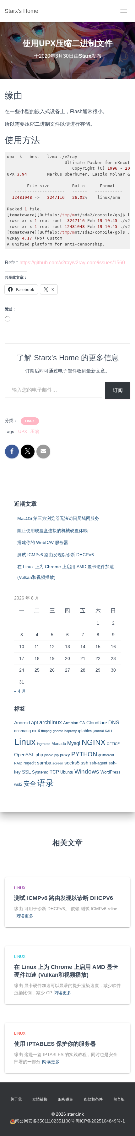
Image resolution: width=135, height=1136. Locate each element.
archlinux (50, 722)
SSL (26, 771)
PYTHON (84, 754)
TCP (54, 771)
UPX (22, 431)
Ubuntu (66, 772)
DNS (113, 722)
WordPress (110, 772)
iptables (85, 730)
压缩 (34, 431)
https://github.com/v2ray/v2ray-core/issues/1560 (72, 262)
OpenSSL (24, 754)
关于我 (16, 1099)
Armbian (70, 723)
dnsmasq (22, 730)
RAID (18, 763)
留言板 (119, 1099)
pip (56, 755)
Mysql (73, 743)
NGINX (93, 742)
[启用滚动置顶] (123, 1123)
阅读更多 (24, 915)
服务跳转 (65, 1099)
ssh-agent (98, 763)
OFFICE (113, 744)
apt (34, 722)
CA (82, 723)
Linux (30, 421)
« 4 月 (20, 691)
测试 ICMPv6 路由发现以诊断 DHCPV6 (55, 554)
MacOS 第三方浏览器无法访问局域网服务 (58, 518)
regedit (30, 763)
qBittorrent (106, 755)
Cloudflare (96, 722)
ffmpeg (46, 731)
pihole (48, 755)
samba (44, 762)
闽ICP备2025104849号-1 (100, 1120)
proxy (65, 755)
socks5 (71, 762)
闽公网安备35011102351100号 (45, 1120)
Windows (86, 771)
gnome (58, 731)
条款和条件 (93, 1099)
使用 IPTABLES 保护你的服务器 (55, 1044)
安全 (30, 783)
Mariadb (58, 743)
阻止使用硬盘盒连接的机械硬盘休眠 (52, 530)
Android (22, 722)
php (39, 754)
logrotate (43, 744)
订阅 (118, 390)
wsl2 (18, 784)
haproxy (70, 731)
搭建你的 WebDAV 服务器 (42, 542)
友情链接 (39, 1099)
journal (99, 731)
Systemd (40, 772)
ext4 (36, 730)
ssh (84, 762)
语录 (45, 783)
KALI (108, 731)
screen (57, 763)
